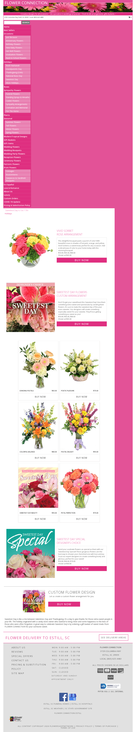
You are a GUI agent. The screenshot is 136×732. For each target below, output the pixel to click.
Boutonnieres (12, 174)
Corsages (10, 171)
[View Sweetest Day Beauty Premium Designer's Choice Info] (38, 487)
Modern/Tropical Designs (15, 136)
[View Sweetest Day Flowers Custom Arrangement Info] (30, 307)
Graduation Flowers (14, 54)
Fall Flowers (11, 125)
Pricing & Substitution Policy (17, 205)
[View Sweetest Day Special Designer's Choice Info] (30, 553)
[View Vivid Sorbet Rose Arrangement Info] (30, 245)
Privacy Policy (84, 726)
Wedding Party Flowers (14, 153)
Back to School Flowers (16, 58)
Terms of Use (68, 728)
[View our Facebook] (63, 700)
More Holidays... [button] (13, 83)
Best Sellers (9, 30)
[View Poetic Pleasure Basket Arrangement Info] (80, 365)
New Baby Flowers (14, 47)
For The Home (12, 111)
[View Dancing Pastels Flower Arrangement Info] (38, 365)
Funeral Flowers (13, 94)
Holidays (8, 62)
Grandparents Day (14, 69)
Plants (7, 115)
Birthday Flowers (13, 44)
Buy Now (82, 260)
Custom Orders (11, 198)
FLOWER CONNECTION (26, 2)
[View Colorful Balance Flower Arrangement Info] (38, 426)
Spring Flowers (12, 132)
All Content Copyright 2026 (33, 726)
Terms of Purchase (105, 726)
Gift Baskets (9, 140)
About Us (8, 191)
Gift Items (8, 143)
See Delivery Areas (113, 637)
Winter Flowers (12, 129)
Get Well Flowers (13, 51)
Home (6, 27)
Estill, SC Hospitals (82, 704)
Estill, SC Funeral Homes (56, 704)
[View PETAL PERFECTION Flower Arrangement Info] (80, 487)
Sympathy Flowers (12, 90)
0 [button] (131, 17)
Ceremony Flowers (12, 160)
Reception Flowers (12, 157)
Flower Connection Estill (67, 713)
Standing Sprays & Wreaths (17, 97)
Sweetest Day (12, 79)
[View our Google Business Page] (72, 700)
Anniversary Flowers (14, 40)
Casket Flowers (12, 100)
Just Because (11, 37)
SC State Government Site (78, 708)
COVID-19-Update (12, 202)
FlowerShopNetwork (62, 726)
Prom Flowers (10, 167)
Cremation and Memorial (16, 107)
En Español (9, 184)
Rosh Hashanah (13, 65)
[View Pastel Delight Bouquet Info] (80, 426)
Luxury (7, 195)
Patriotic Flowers (11, 164)
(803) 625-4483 (39, 17)
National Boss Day (14, 76)
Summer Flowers (13, 122)
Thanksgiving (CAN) (14, 72)
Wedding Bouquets (12, 150)
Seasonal (8, 118)
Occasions (8, 33)
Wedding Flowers (11, 147)
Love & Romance (11, 188)
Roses (6, 87)
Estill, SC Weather (53, 708)
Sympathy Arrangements (16, 104)
